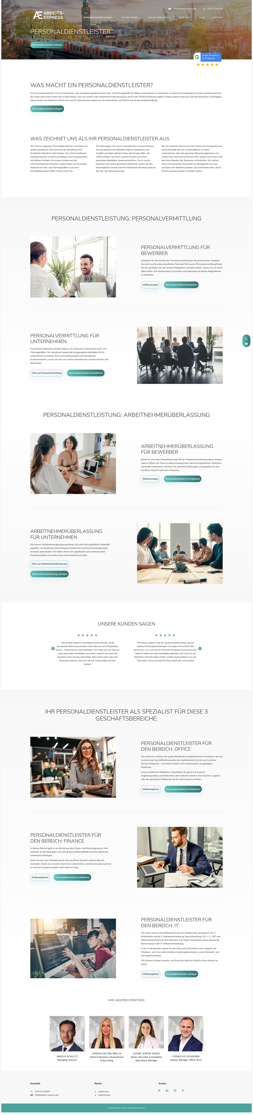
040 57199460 (215, 8)
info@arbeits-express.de (184, 8)
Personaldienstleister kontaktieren (86, 373)
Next (200, 648)
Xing (160, 1091)
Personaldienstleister (97, 17)
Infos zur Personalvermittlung (47, 373)
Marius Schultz (67, 1056)
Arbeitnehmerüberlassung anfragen (49, 574)
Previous (53, 648)
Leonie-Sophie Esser (146, 1053)
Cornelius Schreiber (186, 1056)
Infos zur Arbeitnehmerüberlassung (49, 564)
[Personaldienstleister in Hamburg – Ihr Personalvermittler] (48, 15)
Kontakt (218, 17)
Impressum (103, 1091)
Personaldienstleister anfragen (47, 44)
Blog (202, 17)
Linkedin (167, 1091)
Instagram (175, 1091)
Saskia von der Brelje (106, 1053)
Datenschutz (104, 1095)
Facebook (183, 1091)
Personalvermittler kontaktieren (181, 284)
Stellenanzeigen (150, 284)
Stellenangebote (151, 789)
